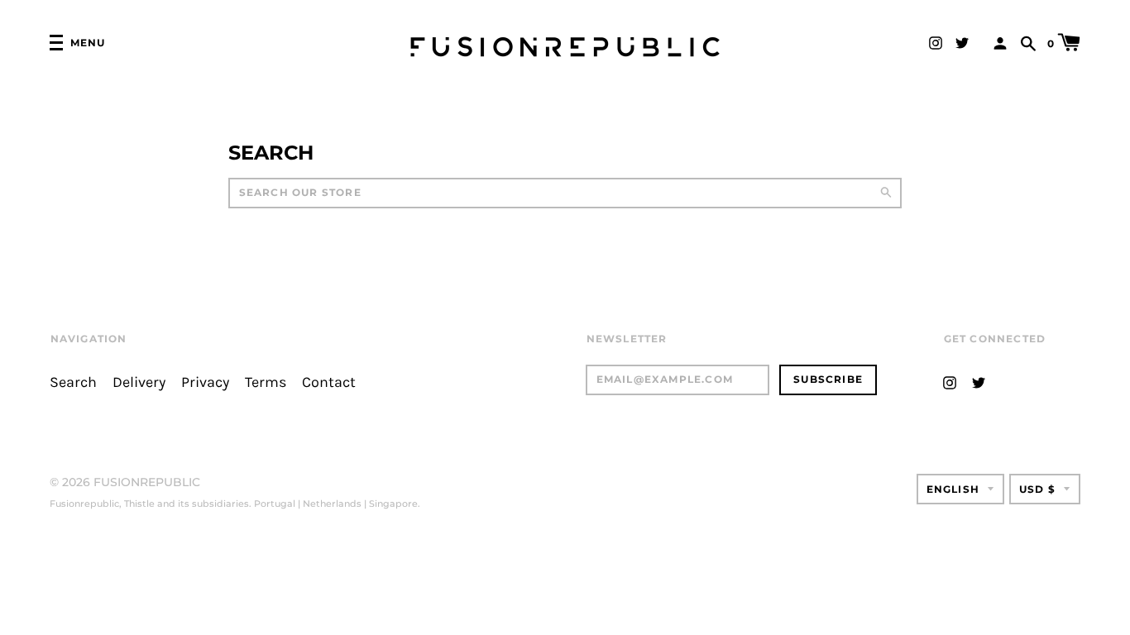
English (953, 489)
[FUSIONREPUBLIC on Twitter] (962, 42)
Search (73, 382)
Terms (265, 382)
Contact (329, 382)
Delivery (139, 382)
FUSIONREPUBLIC (146, 482)
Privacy (205, 382)
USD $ (1037, 489)
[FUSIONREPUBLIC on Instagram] (935, 42)
